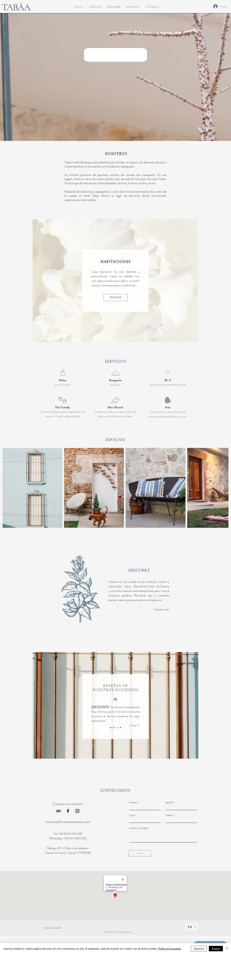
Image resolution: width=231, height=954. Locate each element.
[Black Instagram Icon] (77, 811)
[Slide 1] (110, 727)
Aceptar (216, 948)
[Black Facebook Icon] (68, 811)
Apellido (169, 802)
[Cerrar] (227, 948)
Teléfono (169, 815)
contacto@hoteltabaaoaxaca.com (67, 821)
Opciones (199, 948)
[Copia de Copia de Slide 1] (117, 727)
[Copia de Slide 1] (113, 727)
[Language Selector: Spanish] (192, 927)
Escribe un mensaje (138, 828)
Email (131, 815)
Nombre (133, 802)
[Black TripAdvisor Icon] (58, 811)
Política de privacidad (169, 948)
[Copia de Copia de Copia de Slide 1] (120, 727)
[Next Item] (223, 488)
